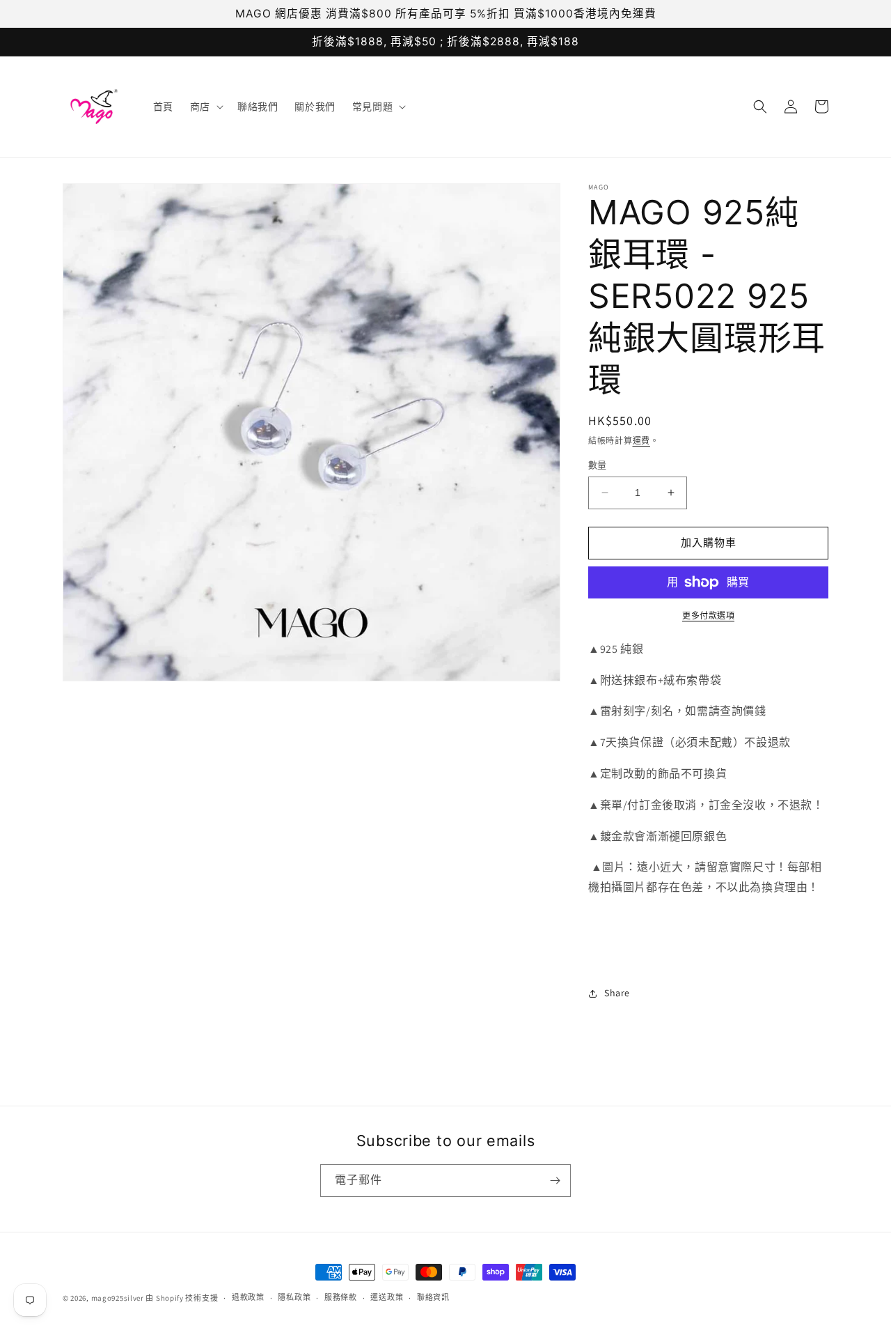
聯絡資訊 (433, 1297)
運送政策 (386, 1297)
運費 (641, 440)
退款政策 (248, 1297)
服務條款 (340, 1297)
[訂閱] (554, 1180)
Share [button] (617, 993)
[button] (205, 106)
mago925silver (117, 1298)
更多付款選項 (708, 615)
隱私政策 (294, 1297)
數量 (597, 465)
